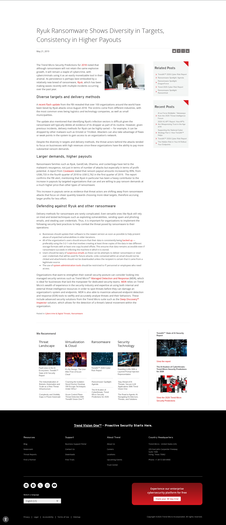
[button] (42, 501)
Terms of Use (63, 517)
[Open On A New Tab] (183, 51)
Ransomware (77, 313)
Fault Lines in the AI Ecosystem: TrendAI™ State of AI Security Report (48, 367)
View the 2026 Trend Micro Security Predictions (169, 398)
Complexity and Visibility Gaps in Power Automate (49, 395)
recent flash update (49, 104)
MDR (123, 281)
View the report (164, 361)
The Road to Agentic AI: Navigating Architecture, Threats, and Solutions (128, 396)
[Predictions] (172, 383)
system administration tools (67, 265)
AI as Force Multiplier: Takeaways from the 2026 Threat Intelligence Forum (171, 115)
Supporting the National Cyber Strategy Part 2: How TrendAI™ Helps (170, 132)
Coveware (68, 171)
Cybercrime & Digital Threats (57, 313)
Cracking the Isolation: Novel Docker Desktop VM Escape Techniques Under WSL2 (75, 385)
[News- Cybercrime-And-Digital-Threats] (174, 51)
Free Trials (69, 459)
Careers (110, 449)
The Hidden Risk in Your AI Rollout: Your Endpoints (171, 143)
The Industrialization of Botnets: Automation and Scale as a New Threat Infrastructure (49, 385)
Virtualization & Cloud (74, 344)
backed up (127, 240)
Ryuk (80, 82)
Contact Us (70, 449)
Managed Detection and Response (110, 278)
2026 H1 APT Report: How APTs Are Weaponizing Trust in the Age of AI (170, 124)
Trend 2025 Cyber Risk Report (169, 87)
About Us (111, 444)
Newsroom (28, 449)
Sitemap (76, 517)
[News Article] (172, 347)
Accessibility (48, 517)
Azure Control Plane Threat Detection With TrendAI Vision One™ (74, 396)
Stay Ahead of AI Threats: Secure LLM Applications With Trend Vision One (128, 385)
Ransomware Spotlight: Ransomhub (166, 91)
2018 (84, 64)
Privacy (27, 517)
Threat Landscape (47, 344)
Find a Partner (30, 459)
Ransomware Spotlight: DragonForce (166, 82)
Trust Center (112, 465)
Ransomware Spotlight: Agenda (170, 78)
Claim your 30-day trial (166, 498)
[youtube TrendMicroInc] (54, 485)
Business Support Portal (75, 444)
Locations (111, 454)
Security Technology (126, 344)
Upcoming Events (114, 459)
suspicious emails (75, 252)
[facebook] (179, 51)
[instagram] (47, 485)
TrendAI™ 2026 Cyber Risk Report (172, 74)
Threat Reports (30, 454)
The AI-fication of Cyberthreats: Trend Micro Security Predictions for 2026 (100, 393)
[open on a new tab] (40, 485)
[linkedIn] (188, 51)
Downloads (70, 454)
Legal (36, 517)
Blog (25, 444)
